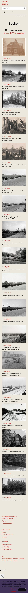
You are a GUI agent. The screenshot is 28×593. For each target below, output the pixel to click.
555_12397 (7, 267)
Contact (4, 532)
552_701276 (7, 110)
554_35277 (7, 473)
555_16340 (7, 293)
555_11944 (7, 423)
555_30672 (7, 84)
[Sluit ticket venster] (2, 576)
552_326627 (7, 162)
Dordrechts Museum (7, 549)
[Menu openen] (25, 3)
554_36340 (7, 397)
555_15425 (7, 189)
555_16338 (7, 345)
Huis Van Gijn (5, 547)
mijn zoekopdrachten (9, 12)
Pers (3, 556)
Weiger (13, 590)
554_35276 (7, 449)
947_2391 (7, 371)
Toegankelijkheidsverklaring (9, 561)
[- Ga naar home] (12, 3)
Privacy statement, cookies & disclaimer (13, 558)
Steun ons (4, 537)
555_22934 (7, 319)
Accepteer (22, 590)
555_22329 (7, 215)
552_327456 (7, 58)
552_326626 (7, 136)
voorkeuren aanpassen (13, 586)
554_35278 (7, 498)
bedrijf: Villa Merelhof (14, 33)
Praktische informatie (8, 535)
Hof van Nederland (7, 545)
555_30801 (7, 241)
